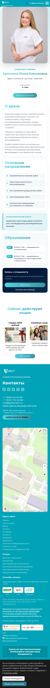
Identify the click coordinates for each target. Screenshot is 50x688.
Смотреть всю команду (25, 289)
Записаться (25, 285)
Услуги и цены (8, 523)
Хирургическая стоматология (15, 572)
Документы (7, 541)
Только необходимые (13, 678)
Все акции (25, 356)
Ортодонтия (8, 561)
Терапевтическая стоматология (16, 570)
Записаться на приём (25, 95)
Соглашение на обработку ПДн (16, 549)
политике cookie (10, 673)
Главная (6, 520)
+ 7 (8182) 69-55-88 (12, 397)
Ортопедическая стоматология (16, 564)
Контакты (6, 535)
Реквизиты (7, 538)
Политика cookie (10, 546)
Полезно (6, 529)
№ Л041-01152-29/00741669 (27, 611)
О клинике (7, 532)
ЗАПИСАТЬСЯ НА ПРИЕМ (17, 417)
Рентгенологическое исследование (18, 567)
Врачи (5, 526)
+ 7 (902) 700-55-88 (13, 400)
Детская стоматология (12, 558)
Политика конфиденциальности (16, 543)
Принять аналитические (14, 684)
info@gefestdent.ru (13, 403)
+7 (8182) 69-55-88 (36, 3)
